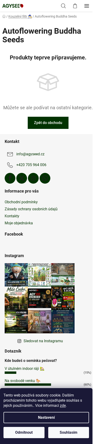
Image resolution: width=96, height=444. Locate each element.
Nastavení (46, 417)
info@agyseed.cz (30, 154)
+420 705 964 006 (31, 165)
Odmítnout (24, 432)
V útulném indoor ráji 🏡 (25, 368)
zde (63, 405)
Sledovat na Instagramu (43, 341)
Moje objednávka (19, 223)
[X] (21, 178)
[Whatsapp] (45, 178)
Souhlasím (68, 432)
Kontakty (12, 216)
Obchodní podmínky (21, 202)
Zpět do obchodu (48, 122)
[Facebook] (10, 178)
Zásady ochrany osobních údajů (31, 209)
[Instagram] (33, 178)
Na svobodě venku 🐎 (23, 380)
